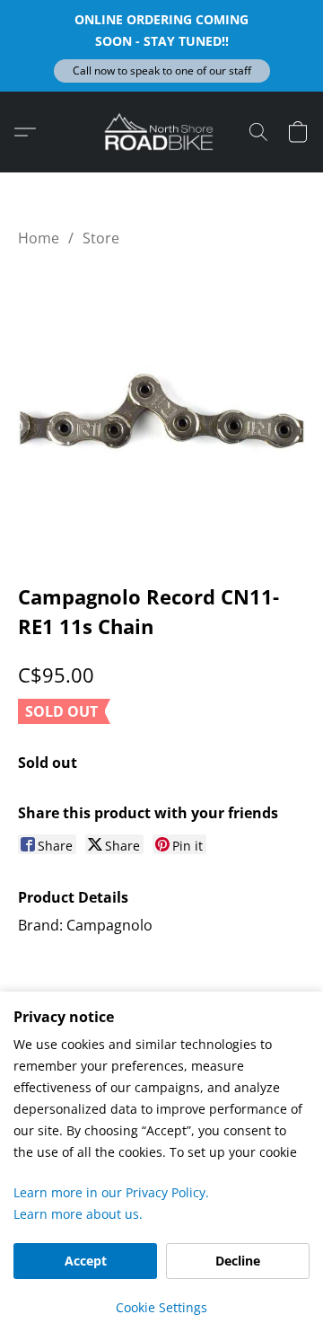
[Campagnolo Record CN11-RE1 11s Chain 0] (161, 411)
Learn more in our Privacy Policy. (111, 1192)
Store (101, 238)
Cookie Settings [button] (161, 1307)
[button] (162, 71)
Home (38, 238)
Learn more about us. (78, 1213)
